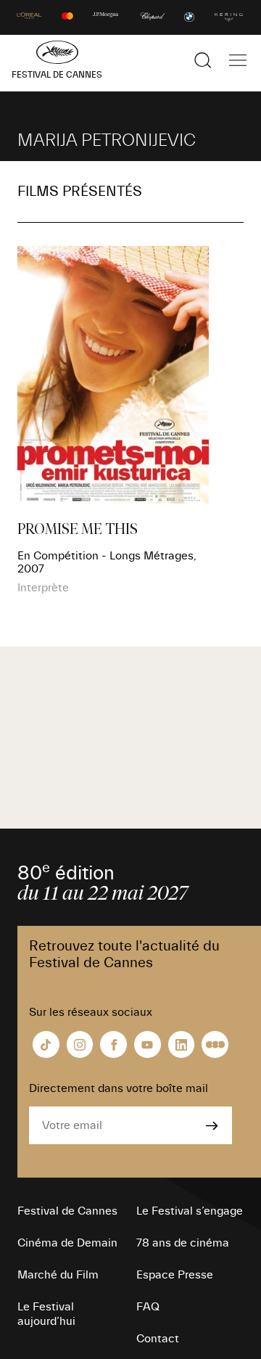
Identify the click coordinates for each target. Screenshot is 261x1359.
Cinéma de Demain (67, 1242)
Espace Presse (174, 1274)
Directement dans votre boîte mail (118, 1088)
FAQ (148, 1306)
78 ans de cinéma (182, 1242)
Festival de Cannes (67, 1211)
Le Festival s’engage (189, 1211)
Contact (157, 1338)
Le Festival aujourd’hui (46, 1314)
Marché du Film (58, 1274)
